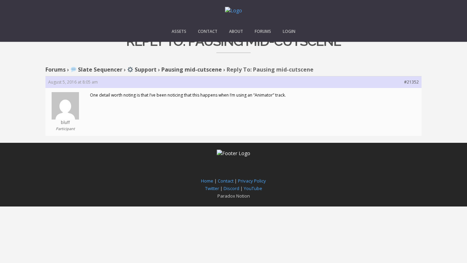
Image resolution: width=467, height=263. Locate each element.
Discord (231, 188)
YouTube (253, 188)
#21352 (411, 82)
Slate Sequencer (99, 69)
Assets (179, 31)
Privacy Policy (252, 181)
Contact (207, 31)
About (236, 31)
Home (207, 181)
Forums (263, 31)
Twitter (212, 188)
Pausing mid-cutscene (191, 69)
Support (145, 69)
